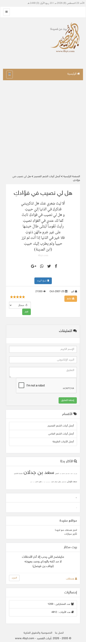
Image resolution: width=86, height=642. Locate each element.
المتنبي (57, 474)
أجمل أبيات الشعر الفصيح (61, 425)
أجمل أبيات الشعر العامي (61, 434)
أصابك (71, 473)
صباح (56, 482)
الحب (36, 482)
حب (40, 482)
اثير (73, 291)
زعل (59, 482)
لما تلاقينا (63, 473)
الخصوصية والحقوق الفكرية (38, 633)
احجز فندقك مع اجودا (66, 530)
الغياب (52, 482)
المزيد (14, 577)
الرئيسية (72, 74)
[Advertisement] (43, 127)
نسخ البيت (42, 281)
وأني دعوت (75, 473)
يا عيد (60, 473)
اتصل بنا (59, 633)
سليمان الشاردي (18, 474)
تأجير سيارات (70, 534)
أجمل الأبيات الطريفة (63, 441)
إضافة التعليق (67, 400)
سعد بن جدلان (39, 472)
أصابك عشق (68, 473)
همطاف (70, 578)
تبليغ (69, 298)
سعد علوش (72, 481)
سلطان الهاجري (64, 482)
